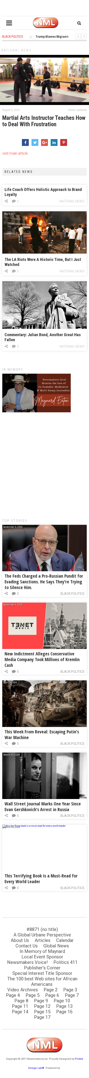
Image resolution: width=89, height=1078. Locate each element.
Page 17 (42, 1017)
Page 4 (13, 995)
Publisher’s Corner (42, 968)
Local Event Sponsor (42, 957)
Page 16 (64, 1011)
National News (16, 50)
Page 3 (70, 989)
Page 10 (62, 1000)
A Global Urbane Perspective (42, 935)
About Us (20, 940)
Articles (42, 940)
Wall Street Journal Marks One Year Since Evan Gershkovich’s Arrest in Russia (43, 807)
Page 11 (20, 1006)
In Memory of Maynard (42, 951)
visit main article (15, 153)
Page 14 (20, 1011)
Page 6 (52, 995)
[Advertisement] (44, 463)
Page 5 (32, 995)
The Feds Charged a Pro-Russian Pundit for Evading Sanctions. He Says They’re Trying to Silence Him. (44, 581)
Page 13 (64, 1006)
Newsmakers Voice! (27, 962)
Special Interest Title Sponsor (42, 973)
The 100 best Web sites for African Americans (42, 981)
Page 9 (41, 1000)
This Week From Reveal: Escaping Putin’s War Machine (42, 734)
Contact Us (27, 946)
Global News (56, 946)
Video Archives (22, 989)
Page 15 (42, 1011)
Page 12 (42, 1006)
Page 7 (72, 995)
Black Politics (72, 593)
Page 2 (51, 989)
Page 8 (21, 1000)
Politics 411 (65, 962)
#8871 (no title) (42, 929)
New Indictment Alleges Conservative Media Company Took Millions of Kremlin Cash (42, 659)
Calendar (65, 940)
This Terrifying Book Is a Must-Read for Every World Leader (41, 879)
